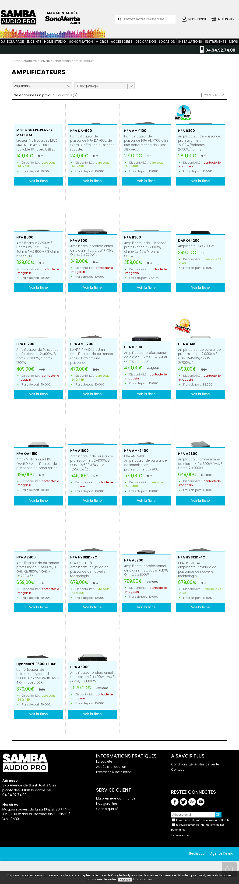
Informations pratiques (126, 756)
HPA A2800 (187, 453)
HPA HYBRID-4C (191, 557)
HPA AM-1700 (81, 344)
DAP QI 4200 (189, 240)
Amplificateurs (22, 86)
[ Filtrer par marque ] (88, 86)
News (233, 41)
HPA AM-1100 (135, 130)
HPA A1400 (187, 344)
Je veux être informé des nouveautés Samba (203, 820)
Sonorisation (81, 41)
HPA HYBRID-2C (83, 557)
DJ (3, 41)
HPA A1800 (79, 450)
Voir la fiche (38, 181)
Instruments (215, 41)
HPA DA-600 (81, 130)
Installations (190, 41)
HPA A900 (78, 240)
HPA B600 (24, 237)
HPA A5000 (80, 667)
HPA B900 (132, 237)
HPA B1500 (133, 347)
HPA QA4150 (26, 453)
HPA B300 (186, 130)
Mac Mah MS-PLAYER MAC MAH (34, 132)
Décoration (145, 41)
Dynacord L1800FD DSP (36, 664)
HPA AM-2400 (136, 450)
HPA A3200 (133, 560)
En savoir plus (143, 879)
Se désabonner (180, 835)
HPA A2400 (26, 557)
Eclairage (15, 41)
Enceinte (33, 41)
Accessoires (121, 41)
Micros (102, 41)
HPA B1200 (25, 344)
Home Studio (55, 41)
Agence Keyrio (221, 853)
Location (167, 41)
